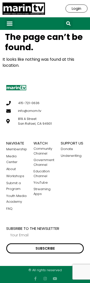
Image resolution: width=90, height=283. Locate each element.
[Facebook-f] (35, 278)
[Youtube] (55, 278)
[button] (9, 23)
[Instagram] (45, 278)
